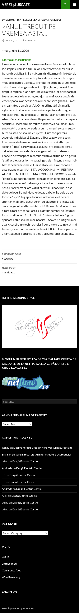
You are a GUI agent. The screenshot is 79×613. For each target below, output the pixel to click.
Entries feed (9, 563)
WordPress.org (11, 577)
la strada (40, 19)
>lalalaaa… (9, 270)
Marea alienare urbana (16, 59)
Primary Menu (74, 4)
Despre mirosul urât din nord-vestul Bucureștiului (42, 447)
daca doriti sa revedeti (17, 19)
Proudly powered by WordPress (18, 608)
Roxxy (5, 447)
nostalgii (55, 19)
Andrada (30, 40)
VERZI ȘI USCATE (16, 4)
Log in (5, 556)
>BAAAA (11, 256)
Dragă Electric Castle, (25, 461)
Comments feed (11, 570)
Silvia (5, 454)
